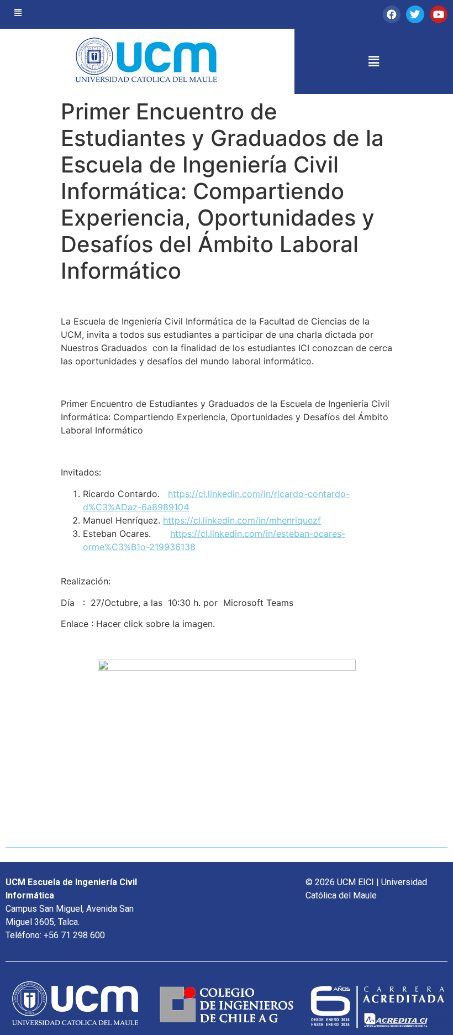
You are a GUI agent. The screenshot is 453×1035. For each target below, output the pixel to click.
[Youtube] (438, 14)
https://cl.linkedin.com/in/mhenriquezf (242, 520)
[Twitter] (415, 14)
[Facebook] (392, 14)
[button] (18, 13)
